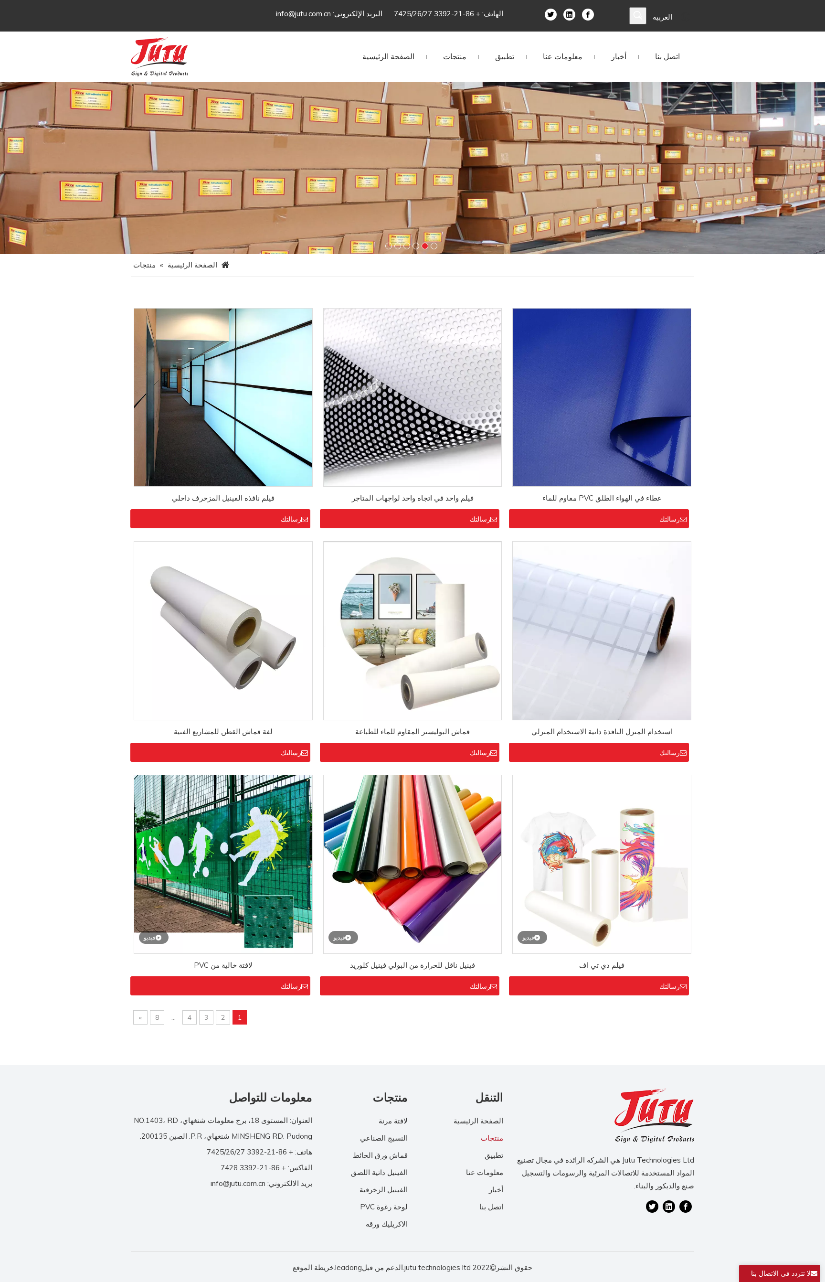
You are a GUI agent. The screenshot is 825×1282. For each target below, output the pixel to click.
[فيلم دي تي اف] (602, 863)
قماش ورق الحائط (380, 1155)
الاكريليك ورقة (387, 1224)
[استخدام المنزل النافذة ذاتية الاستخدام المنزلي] (602, 630)
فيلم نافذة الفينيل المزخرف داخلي (223, 497)
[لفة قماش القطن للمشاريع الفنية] (223, 630)
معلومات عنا (484, 1172)
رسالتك (669, 519)
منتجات (492, 1138)
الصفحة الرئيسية (478, 1120)
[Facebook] (588, 14)
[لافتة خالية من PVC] (223, 863)
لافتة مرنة (393, 1120)
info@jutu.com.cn (303, 13)
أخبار (496, 1189)
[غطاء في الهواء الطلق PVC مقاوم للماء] (602, 396)
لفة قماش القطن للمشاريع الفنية (223, 731)
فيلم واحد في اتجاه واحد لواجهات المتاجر (413, 497)
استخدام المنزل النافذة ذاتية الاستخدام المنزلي (602, 731)
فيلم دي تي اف (601, 965)
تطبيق (494, 1155)
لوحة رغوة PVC (384, 1206)
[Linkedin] (569, 14)
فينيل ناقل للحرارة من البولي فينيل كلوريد (412, 965)
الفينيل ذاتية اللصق (379, 1172)
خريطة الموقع (313, 1267)
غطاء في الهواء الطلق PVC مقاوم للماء (601, 497)
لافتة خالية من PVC (223, 965)
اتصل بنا (491, 1206)
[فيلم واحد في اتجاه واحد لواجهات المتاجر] (413, 396)
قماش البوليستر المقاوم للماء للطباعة (412, 731)
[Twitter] (551, 14)
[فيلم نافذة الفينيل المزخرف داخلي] (223, 396)
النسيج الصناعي (384, 1138)
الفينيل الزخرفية (384, 1189)
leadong (348, 1267)
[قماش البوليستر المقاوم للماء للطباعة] (413, 630)
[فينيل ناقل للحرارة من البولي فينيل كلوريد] (413, 863)
